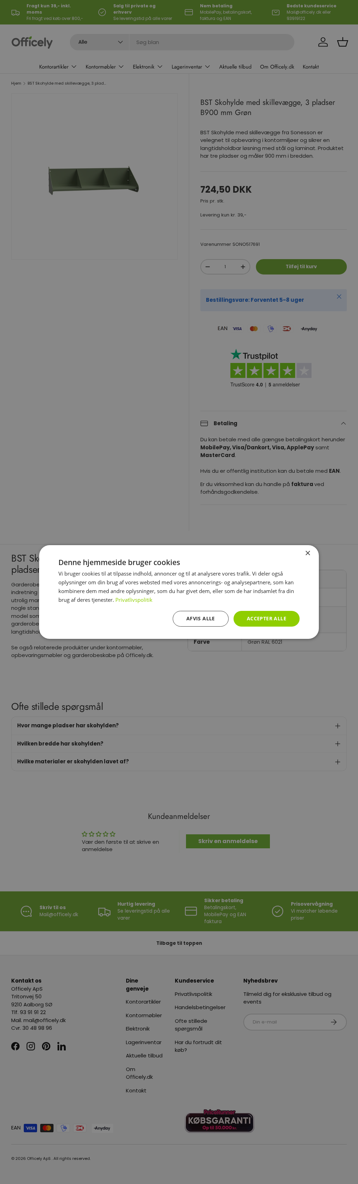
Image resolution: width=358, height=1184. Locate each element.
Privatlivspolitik (133, 599)
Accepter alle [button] (266, 618)
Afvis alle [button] (200, 618)
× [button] (307, 553)
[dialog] (179, 592)
